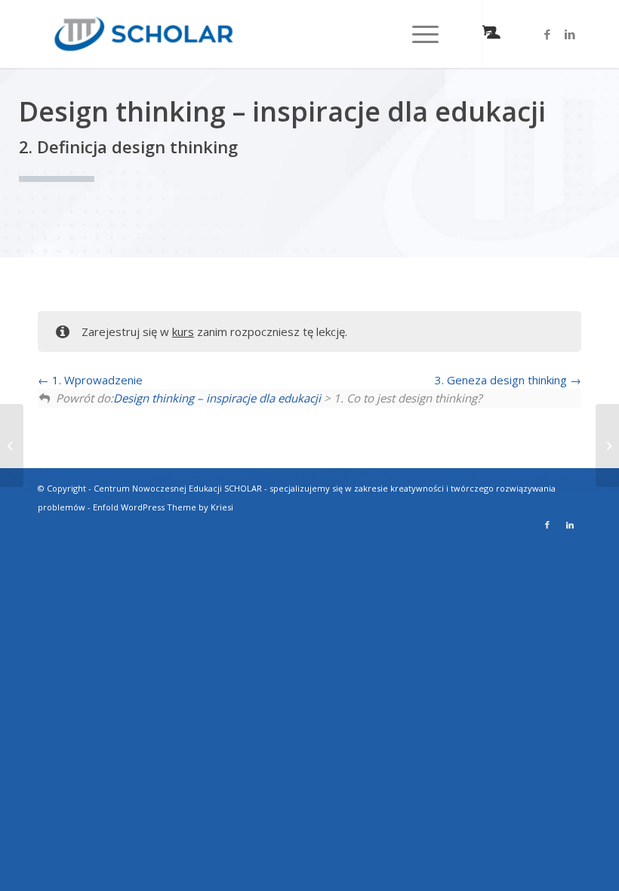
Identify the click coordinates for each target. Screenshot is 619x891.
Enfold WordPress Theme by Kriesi (163, 507)
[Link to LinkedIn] (570, 34)
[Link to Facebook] (547, 34)
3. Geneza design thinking (502, 379)
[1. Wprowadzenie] (11, 445)
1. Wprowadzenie (96, 379)
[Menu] (418, 34)
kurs (183, 331)
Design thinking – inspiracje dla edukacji (217, 397)
